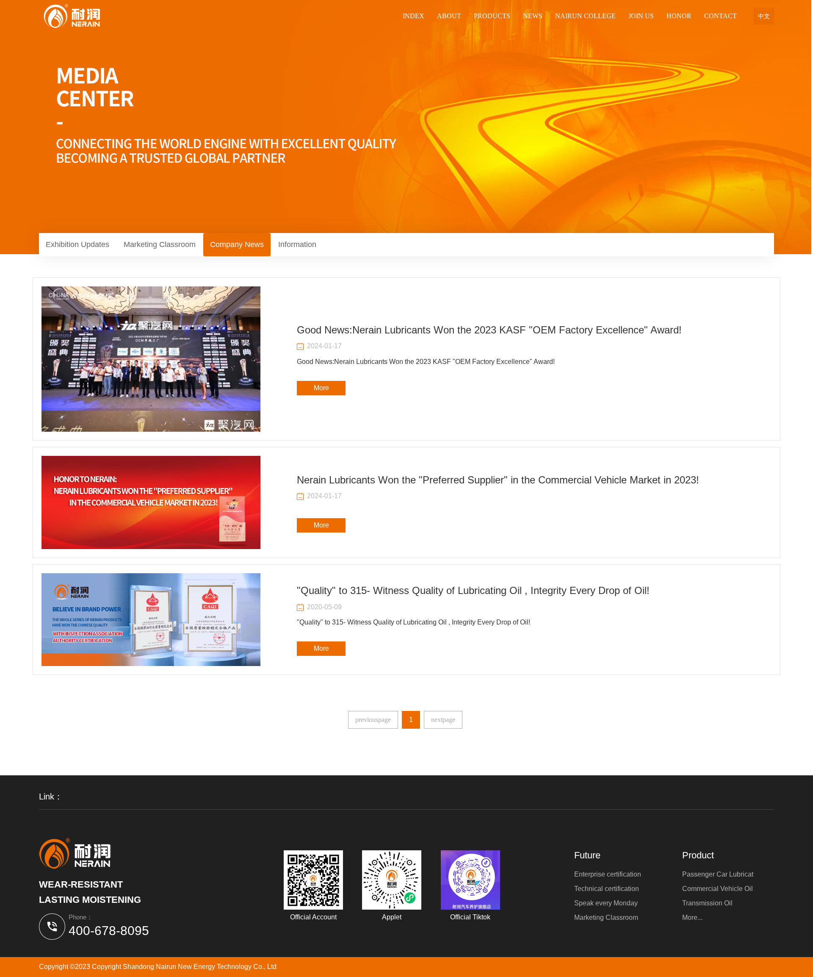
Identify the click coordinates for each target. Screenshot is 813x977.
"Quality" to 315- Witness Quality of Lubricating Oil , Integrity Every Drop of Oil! (473, 590)
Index (413, 15)
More (321, 387)
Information (297, 244)
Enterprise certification (607, 874)
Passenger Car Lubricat (717, 874)
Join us (641, 15)
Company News (237, 244)
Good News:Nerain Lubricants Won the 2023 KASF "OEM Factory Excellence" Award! (489, 330)
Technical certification (606, 888)
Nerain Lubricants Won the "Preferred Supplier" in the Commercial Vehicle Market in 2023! (498, 480)
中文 (764, 16)
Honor (678, 15)
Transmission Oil (707, 903)
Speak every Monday (606, 903)
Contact (720, 15)
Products (492, 15)
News (532, 15)
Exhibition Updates (77, 244)
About (449, 15)
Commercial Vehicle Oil (717, 888)
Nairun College (585, 15)
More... (692, 917)
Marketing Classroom (160, 244)
